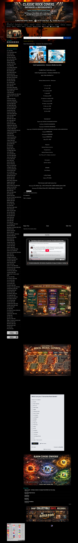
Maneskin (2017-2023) (11, 177)
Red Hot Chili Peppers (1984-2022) (13, 234)
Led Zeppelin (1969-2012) (11, 167)
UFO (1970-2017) (10, 317)
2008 (27, 192)
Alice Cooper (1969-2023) (11, 57)
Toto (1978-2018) (10, 308)
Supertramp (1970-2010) (11, 262)
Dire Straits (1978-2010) (11, 108)
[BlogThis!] (27, 191)
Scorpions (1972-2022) (11, 245)
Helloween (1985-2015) (11, 148)
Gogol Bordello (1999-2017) (11, 132)
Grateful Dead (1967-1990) (11, 137)
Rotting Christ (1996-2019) (11, 237)
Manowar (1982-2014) (11, 178)
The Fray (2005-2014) (11, 283)
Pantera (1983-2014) (10, 208)
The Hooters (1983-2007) (11, 285)
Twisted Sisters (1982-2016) (12, 313)
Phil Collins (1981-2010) (11, 214)
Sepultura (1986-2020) (11, 247)
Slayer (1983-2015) (10, 254)
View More (47, 234)
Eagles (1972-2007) (10, 117)
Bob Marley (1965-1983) (11, 80)
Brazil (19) (19, 26)
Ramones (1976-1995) (10, 232)
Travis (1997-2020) (10, 312)
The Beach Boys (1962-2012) (12, 270)
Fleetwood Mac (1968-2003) (12, 125)
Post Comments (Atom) (32, 228)
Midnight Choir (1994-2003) (11, 187)
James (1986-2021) (10, 152)
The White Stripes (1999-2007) (12, 305)
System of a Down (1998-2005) (12, 265)
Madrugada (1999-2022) (11, 175)
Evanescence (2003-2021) (11, 123)
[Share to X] (28, 191)
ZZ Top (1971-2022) (10, 328)
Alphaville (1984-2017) (10, 60)
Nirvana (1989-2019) (10, 202)
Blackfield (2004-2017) (11, 74)
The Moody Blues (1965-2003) (12, 288)
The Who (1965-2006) (10, 307)
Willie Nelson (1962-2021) (11, 323)
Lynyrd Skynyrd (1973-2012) (12, 173)
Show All (70, 504)
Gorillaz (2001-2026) (10, 135)
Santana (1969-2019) (10, 240)
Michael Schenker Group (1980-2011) (13, 185)
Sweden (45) (63, 24)
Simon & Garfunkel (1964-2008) (12, 249)
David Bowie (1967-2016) (11, 98)
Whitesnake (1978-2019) (11, 322)
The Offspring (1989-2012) (11, 290)
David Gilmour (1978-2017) (11, 100)
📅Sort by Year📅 (45, 26)
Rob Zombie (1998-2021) (11, 235)
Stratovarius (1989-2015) (11, 260)
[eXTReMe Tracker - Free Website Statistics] (52, 526)
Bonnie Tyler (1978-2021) (11, 84)
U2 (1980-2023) (9, 315)
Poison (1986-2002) (10, 219)
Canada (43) (26, 24)
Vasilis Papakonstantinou (32, 192)
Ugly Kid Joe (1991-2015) (11, 318)
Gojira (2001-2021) (10, 133)
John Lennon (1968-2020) (11, 155)
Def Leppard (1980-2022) (11, 105)
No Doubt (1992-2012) (11, 203)
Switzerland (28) (50, 24)
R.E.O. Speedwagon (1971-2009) (12, 224)
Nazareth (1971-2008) (11, 195)
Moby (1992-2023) (10, 190)
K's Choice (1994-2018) (11, 158)
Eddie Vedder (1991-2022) (11, 118)
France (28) (9, 26)
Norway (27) (69, 24)
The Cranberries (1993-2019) (12, 278)
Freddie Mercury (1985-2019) (12, 127)
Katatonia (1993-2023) (11, 162)
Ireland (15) (44, 24)
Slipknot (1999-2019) (10, 255)
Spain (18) (14, 26)
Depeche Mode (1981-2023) (12, 107)
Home (8, 23)
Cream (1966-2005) (10, 92)
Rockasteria (27, 498)
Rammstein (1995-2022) (11, 230)
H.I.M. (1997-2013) (10, 145)
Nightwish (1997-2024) (11, 200)
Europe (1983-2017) (10, 122)
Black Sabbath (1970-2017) (11, 72)
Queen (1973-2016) (10, 220)
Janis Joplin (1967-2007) (11, 153)
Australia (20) (38, 24)
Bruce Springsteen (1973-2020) (12, 89)
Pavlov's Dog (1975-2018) (11, 210)
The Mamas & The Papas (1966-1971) (13, 286)
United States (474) (10, 24)
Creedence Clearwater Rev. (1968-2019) (14, 94)
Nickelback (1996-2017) (11, 198)
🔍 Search (67, 37)
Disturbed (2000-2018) (11, 110)
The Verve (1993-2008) (11, 302)
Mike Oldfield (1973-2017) (11, 188)
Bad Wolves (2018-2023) (11, 69)
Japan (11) (24, 26)
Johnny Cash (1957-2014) (11, 157)
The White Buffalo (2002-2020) (12, 303)
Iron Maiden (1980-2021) (11, 150)
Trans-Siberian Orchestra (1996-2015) (13, 310)
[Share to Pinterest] (30, 191)
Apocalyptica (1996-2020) (11, 64)
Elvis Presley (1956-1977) (11, 120)
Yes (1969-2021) (9, 327)
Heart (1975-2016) (10, 147)
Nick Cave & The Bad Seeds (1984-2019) (14, 197)
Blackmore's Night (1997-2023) (12, 75)
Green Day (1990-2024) (11, 138)
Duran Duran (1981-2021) (11, 115)
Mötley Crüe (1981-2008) (11, 192)
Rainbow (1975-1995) (10, 229)
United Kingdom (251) (18, 24)
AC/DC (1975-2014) (10, 54)
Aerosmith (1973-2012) (11, 55)
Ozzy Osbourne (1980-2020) (12, 207)
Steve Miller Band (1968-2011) (12, 259)
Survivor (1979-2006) (10, 264)
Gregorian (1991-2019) (11, 140)
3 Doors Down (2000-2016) (11, 52)
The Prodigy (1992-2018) (11, 295)
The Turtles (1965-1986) (11, 300)
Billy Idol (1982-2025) (10, 70)
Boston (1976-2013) (10, 85)
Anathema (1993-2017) (11, 62)
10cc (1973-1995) (10, 50)
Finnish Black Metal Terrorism (30, 492)
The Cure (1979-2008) (11, 280)
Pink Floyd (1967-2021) (11, 215)
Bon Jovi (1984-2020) (10, 82)
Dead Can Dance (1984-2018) (12, 102)
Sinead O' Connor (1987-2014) (12, 250)
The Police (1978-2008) (11, 292)
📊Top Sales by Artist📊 (54, 26)
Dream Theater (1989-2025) (12, 113)
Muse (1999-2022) (10, 193)
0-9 (11, 23)
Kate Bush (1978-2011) (11, 163)
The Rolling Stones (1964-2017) (12, 297)
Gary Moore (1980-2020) (11, 128)
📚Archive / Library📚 (37, 26)
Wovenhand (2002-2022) (11, 325)
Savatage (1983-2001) (11, 242)
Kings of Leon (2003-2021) (11, 165)
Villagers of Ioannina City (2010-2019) (13, 320)
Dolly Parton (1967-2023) (11, 112)
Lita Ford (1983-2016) (10, 172)
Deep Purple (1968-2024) (11, 103)
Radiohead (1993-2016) (11, 225)
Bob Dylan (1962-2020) (11, 79)
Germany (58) (32, 24)
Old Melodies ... (27, 495)
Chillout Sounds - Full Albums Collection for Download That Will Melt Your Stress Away (40, 489)
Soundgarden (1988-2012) (11, 257)
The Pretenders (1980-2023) (12, 293)
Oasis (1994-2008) (10, 205)
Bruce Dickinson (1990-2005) (12, 87)
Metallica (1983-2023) (11, 183)
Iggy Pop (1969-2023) (10, 143)
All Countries (29, 26)
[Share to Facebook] (29, 191)
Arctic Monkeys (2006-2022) (12, 67)
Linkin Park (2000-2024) (11, 170)
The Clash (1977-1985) (10, 276)
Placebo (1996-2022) (10, 217)
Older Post (68, 226)
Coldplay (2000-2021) (10, 90)
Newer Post (26, 226)
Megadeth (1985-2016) (11, 182)
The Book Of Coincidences (29, 501)
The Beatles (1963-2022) (11, 272)
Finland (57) (57, 24)
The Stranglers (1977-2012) (11, 298)
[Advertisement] (42, 32)
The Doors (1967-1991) (11, 281)
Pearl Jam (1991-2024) (11, 212)
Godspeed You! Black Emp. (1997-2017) (13, 130)
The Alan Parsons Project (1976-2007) (13, 267)
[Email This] (26, 191)
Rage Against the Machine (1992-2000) (14, 227)
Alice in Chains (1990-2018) (11, 59)
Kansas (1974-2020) (10, 160)
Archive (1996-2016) (10, 65)
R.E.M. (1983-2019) (10, 222)
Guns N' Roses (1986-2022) (12, 142)
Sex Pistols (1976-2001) (11, 244)
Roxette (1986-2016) (10, 239)
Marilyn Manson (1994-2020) (12, 180)
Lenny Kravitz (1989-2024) (11, 168)
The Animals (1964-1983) (11, 269)
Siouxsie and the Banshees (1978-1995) (14, 252)
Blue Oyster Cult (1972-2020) (12, 77)
